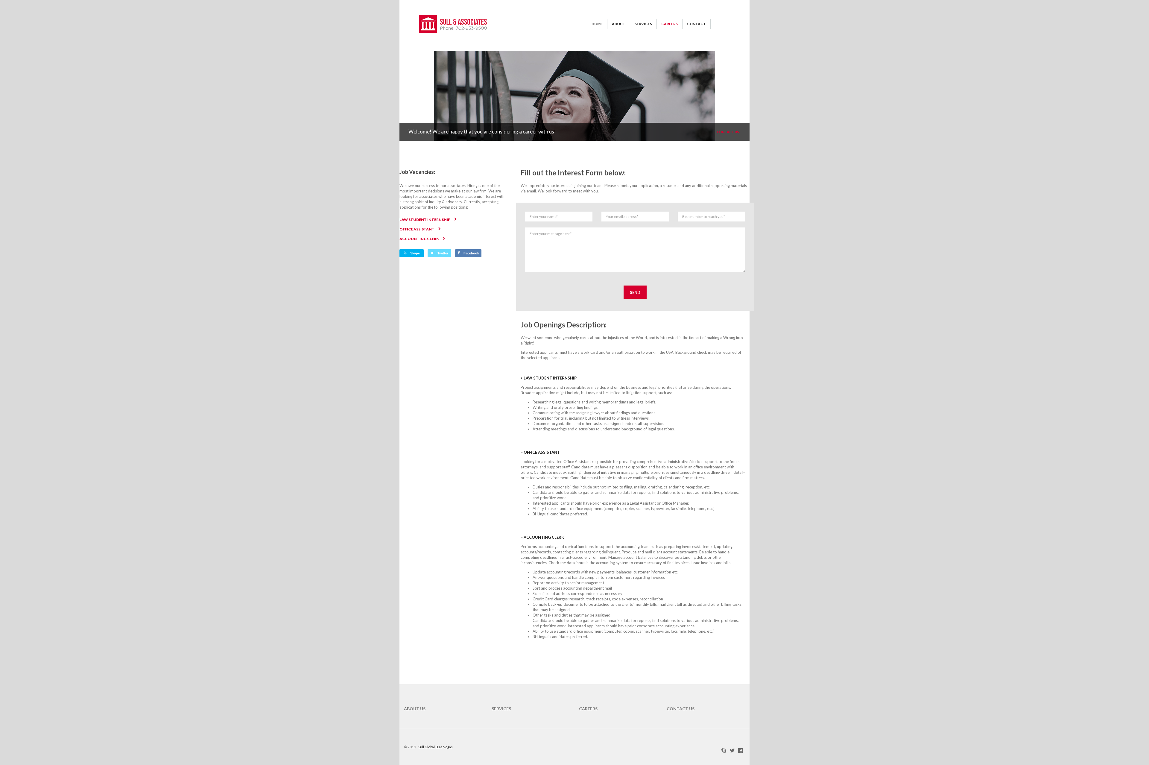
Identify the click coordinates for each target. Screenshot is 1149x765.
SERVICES (643, 24)
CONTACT (696, 24)
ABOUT (618, 24)
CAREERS (669, 24)
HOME (597, 24)
